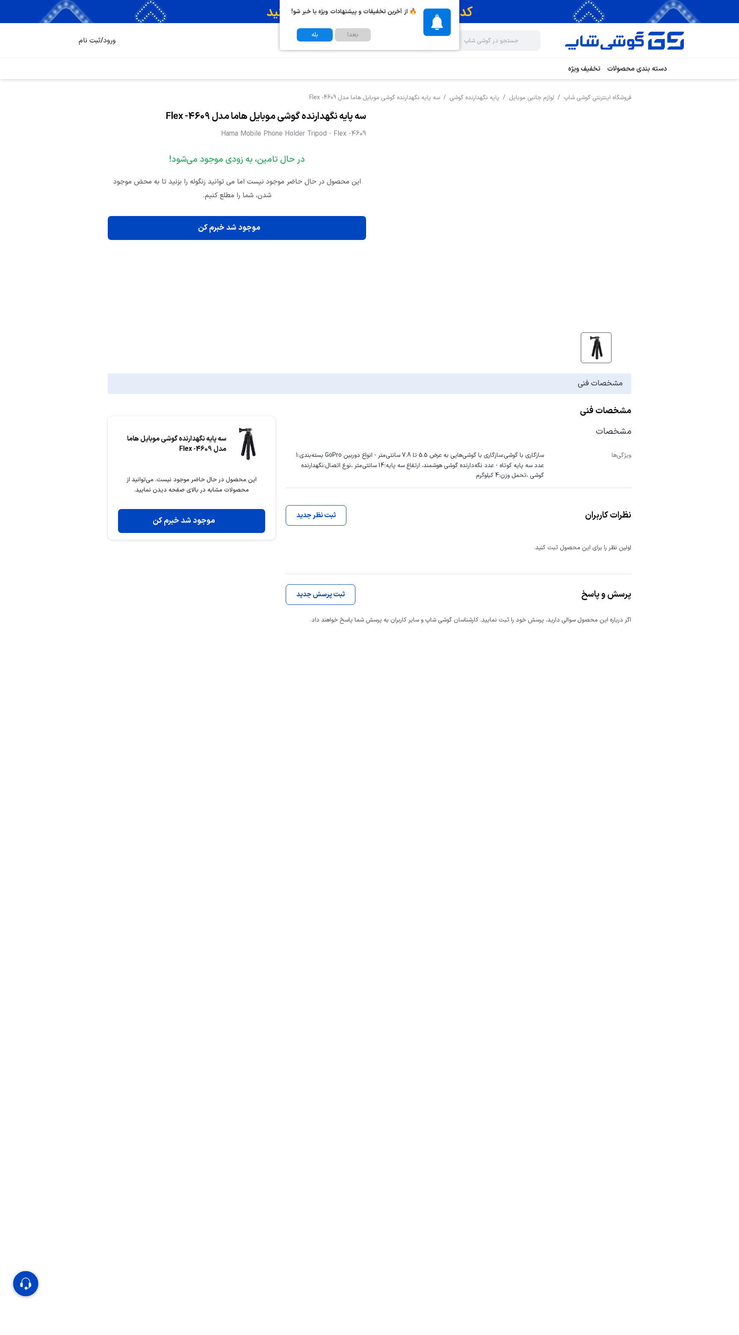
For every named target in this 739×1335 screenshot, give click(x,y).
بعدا (352, 35)
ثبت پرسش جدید (320, 594)
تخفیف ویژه (584, 69)
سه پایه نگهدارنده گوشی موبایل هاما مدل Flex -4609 (374, 97)
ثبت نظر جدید (316, 515)
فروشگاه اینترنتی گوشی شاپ (597, 97)
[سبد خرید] (61, 40)
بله (314, 35)
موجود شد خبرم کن (229, 228)
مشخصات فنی (600, 383)
